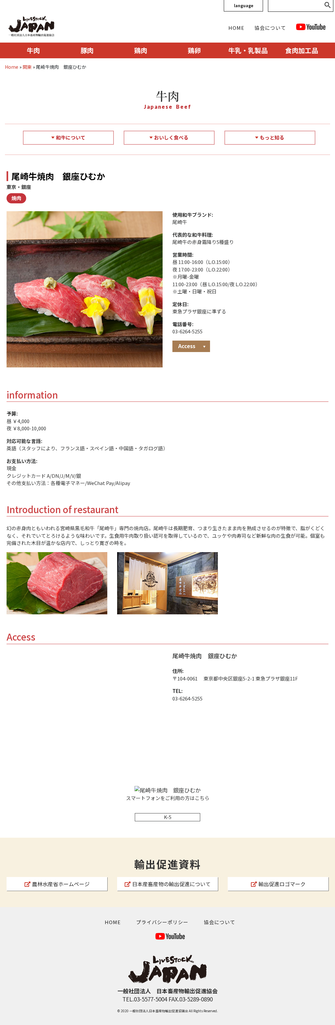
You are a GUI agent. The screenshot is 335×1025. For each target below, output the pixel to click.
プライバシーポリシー (162, 922)
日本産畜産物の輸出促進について (171, 884)
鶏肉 (140, 50)
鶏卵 (194, 50)
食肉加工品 (301, 50)
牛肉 (33, 50)
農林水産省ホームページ (61, 884)
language (243, 5)
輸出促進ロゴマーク (282, 884)
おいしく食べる (171, 137)
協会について (270, 27)
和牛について (70, 137)
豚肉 (87, 50)
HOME (236, 27)
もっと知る (272, 137)
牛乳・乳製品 (248, 50)
